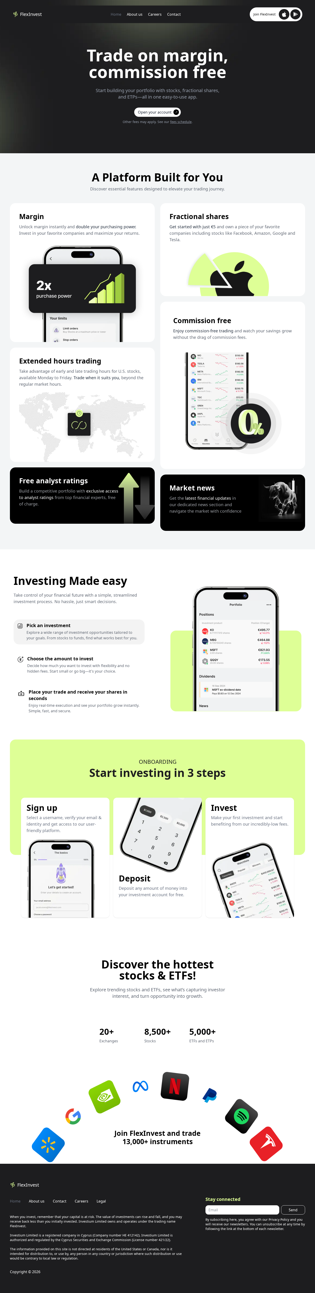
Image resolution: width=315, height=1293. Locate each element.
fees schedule (181, 122)
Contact (174, 14)
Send (293, 1209)
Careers (155, 14)
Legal (101, 1201)
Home (116, 14)
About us (135, 14)
